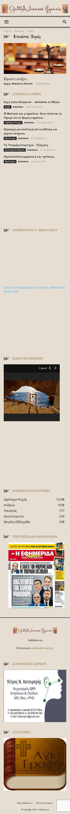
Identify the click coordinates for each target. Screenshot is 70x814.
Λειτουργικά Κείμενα (15, 150)
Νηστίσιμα (10, 161)
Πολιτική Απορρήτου (44, 802)
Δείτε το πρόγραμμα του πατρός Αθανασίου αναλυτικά (34, 289)
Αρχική (8, 31)
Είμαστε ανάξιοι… (16, 78)
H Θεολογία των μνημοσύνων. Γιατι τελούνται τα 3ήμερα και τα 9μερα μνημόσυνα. (33, 116)
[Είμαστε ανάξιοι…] (35, 58)
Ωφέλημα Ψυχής (13, 122)
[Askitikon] (35, 8)
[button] (6, 22)
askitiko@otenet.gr (42, 648)
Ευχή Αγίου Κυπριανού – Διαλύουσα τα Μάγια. (32, 102)
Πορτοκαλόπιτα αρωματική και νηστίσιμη (29, 156)
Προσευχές (10, 138)
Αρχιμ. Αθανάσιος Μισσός (18, 83)
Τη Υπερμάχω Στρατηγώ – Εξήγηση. (26, 145)
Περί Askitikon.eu (24, 802)
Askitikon (18, 106)
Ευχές (7, 107)
